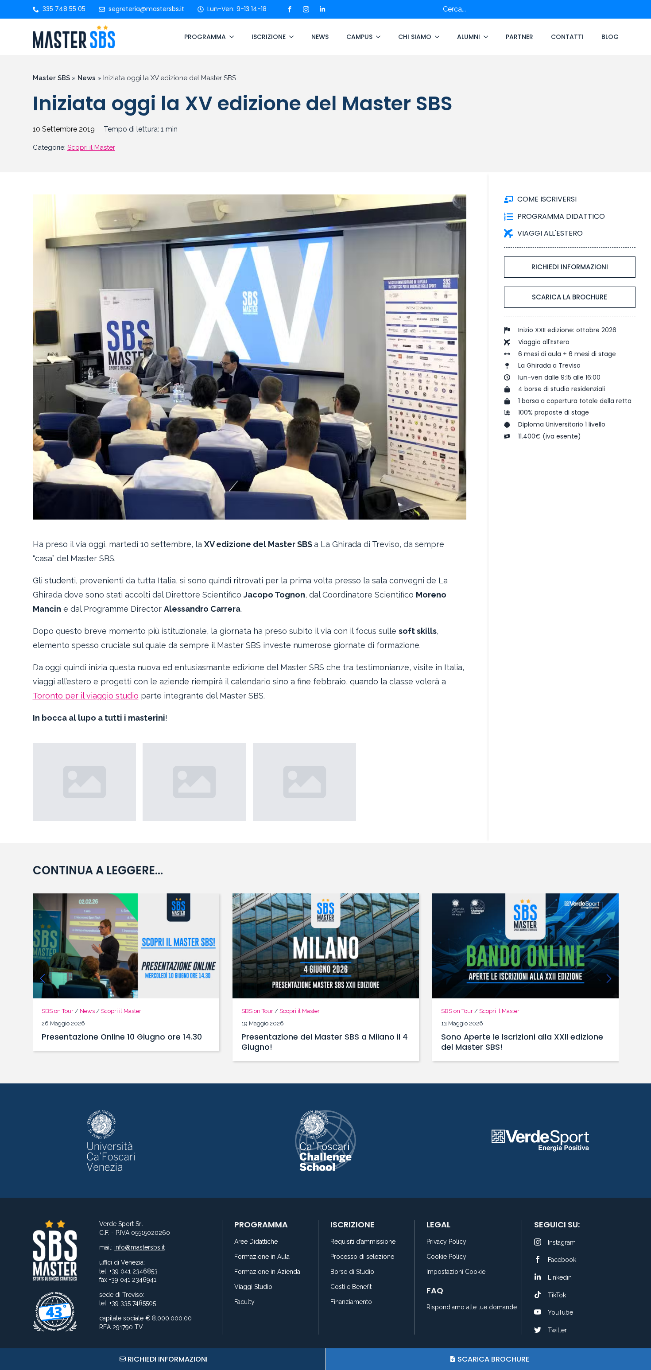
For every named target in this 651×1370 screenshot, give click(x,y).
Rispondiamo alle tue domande (468, 1307)
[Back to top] (633, 1330)
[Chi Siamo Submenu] (435, 36)
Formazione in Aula (262, 1257)
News (320, 36)
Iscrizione (269, 36)
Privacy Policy (446, 1241)
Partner (519, 36)
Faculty (244, 1302)
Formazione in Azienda (267, 1272)
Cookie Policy (446, 1257)
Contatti (567, 36)
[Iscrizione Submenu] (290, 36)
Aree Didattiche (256, 1241)
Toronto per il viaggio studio (86, 695)
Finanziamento (351, 1302)
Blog (610, 36)
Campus (359, 36)
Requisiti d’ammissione (362, 1241)
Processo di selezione (362, 1257)
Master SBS (51, 78)
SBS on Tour (58, 1011)
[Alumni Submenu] (484, 36)
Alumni (468, 36)
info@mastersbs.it (139, 1247)
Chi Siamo (414, 36)
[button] (42, 978)
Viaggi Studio (253, 1287)
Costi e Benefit (351, 1287)
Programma (205, 36)
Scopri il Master (91, 147)
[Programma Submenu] (230, 36)
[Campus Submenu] (376, 36)
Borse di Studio (352, 1272)
